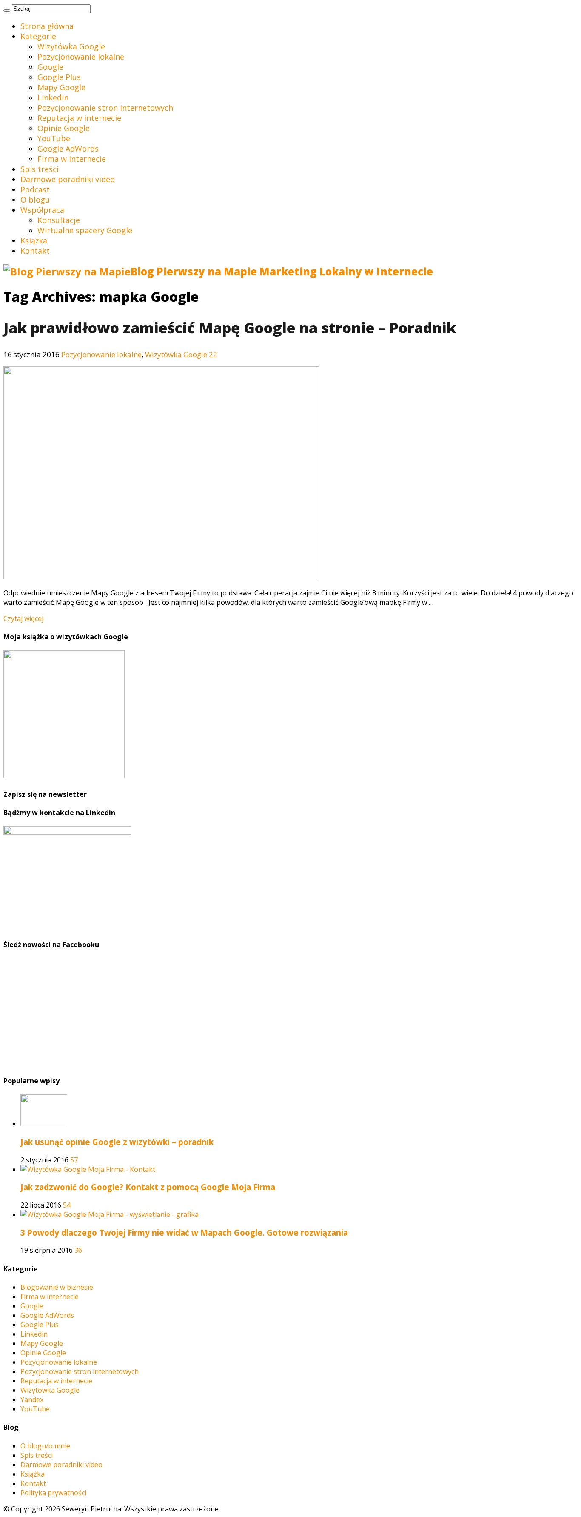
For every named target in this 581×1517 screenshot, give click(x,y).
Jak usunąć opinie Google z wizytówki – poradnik (117, 1141)
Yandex (31, 1399)
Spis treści (39, 169)
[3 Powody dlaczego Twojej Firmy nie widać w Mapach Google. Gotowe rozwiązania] (109, 1214)
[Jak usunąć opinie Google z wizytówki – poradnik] (43, 1123)
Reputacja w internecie (79, 118)
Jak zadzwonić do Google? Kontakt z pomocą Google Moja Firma (147, 1187)
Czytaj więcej (23, 618)
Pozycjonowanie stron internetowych (105, 108)
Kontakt (35, 251)
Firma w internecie (71, 159)
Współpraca (42, 210)
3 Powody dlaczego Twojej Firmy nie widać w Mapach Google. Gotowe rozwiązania (184, 1232)
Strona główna (47, 26)
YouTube (53, 138)
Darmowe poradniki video (67, 179)
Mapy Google (61, 87)
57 (74, 1160)
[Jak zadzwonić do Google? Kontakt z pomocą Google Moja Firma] (87, 1169)
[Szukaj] (6, 10)
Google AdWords (68, 148)
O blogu (35, 200)
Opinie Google (63, 128)
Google (50, 67)
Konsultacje (58, 220)
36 (78, 1250)
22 (213, 354)
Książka (33, 240)
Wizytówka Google (71, 46)
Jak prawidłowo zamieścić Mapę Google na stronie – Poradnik (229, 328)
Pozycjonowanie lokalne (80, 57)
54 (67, 1205)
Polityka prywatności (53, 1492)
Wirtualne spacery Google (84, 230)
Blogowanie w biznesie (56, 1287)
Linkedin (52, 97)
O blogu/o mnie (45, 1446)
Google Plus (59, 77)
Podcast (35, 189)
